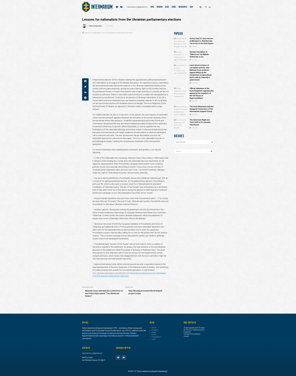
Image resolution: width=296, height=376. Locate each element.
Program (160, 7)
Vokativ (186, 336)
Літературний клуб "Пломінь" (194, 328)
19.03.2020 (194, 60)
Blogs (167, 7)
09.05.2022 (194, 46)
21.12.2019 (109, 26)
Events (174, 7)
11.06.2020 (194, 128)
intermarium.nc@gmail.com (137, 7)
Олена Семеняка (95, 26)
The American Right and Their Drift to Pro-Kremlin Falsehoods (200, 122)
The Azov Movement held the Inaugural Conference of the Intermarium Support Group (202, 109)
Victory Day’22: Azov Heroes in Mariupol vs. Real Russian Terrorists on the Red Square (201, 40)
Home (152, 7)
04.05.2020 (194, 83)
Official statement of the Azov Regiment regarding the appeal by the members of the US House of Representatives (202, 93)
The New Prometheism (192, 334)
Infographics (183, 7)
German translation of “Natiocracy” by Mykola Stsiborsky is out (199, 54)
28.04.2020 (194, 114)
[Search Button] (211, 151)
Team (191, 7)
